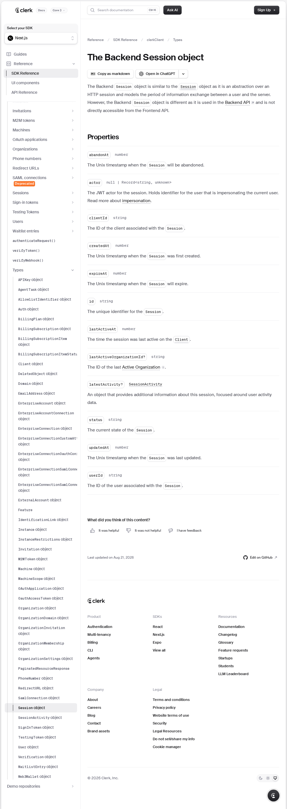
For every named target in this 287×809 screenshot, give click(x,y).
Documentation (231, 627)
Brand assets (98, 731)
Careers (94, 707)
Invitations (22, 111)
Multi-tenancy (99, 634)
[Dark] (260, 778)
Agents (93, 658)
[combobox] (37, 38)
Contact (94, 723)
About (92, 700)
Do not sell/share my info (174, 739)
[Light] (268, 778)
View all (159, 650)
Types (18, 270)
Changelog (227, 634)
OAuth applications (30, 139)
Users (18, 221)
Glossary (225, 642)
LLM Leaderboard (233, 674)
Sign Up (264, 10)
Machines (21, 130)
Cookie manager (167, 747)
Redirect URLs (26, 168)
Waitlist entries (26, 231)
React (158, 627)
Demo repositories (23, 786)
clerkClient (155, 40)
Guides (20, 54)
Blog (91, 715)
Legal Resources (167, 731)
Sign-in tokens (25, 202)
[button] (143, 367)
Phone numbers (27, 158)
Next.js (159, 634)
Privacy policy (164, 707)
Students (226, 666)
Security (159, 723)
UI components (25, 83)
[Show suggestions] (72, 38)
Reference (23, 63)
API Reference (24, 92)
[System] (275, 778)
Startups (225, 658)
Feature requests (233, 650)
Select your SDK (20, 28)
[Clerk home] (96, 600)
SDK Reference (25, 73)
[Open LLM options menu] (183, 74)
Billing (92, 642)
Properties (103, 137)
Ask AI (172, 10)
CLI (90, 650)
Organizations (25, 149)
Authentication (99, 627)
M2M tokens (24, 120)
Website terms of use (171, 715)
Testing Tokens (26, 212)
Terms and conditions (171, 700)
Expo (157, 642)
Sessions (21, 193)
